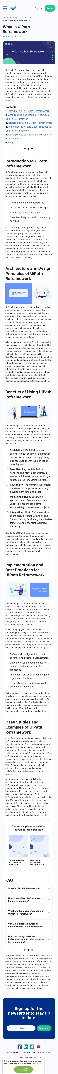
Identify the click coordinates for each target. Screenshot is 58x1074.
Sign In (38, 8)
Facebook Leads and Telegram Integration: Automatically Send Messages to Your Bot (17, 862)
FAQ (10, 142)
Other (25, 17)
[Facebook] (20, 1046)
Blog (15, 17)
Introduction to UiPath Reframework (29, 110)
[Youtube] (38, 1046)
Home (5, 17)
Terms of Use (29, 1052)
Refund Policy (44, 1052)
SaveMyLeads (45, 958)
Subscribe (44, 1028)
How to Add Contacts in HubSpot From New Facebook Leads (37, 862)
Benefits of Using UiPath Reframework (30, 122)
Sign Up (50, 8)
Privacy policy (13, 1052)
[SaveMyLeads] (14, 8)
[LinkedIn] (26, 1046)
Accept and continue (23, 1069)
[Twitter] (32, 1046)
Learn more (36, 1064)
